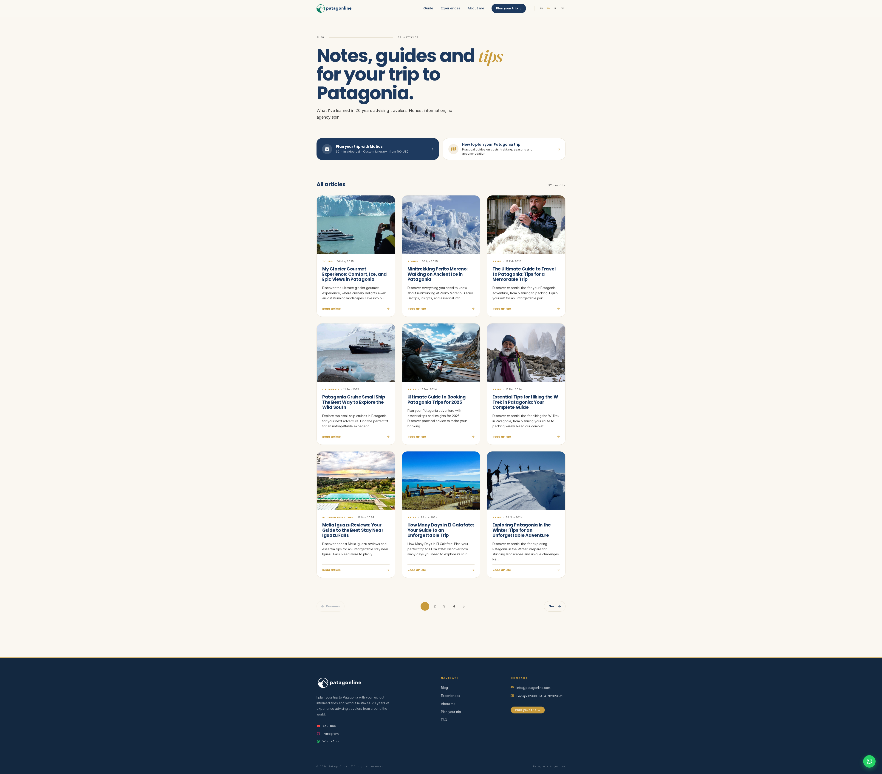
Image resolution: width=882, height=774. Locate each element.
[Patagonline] (371, 683)
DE (562, 8)
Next (552, 606)
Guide (428, 8)
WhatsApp (330, 741)
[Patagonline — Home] (334, 8)
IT (555, 8)
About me (476, 8)
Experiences (450, 8)
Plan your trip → (508, 8)
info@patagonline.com (534, 688)
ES (541, 8)
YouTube (329, 726)
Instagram (330, 734)
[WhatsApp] (869, 761)
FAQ (444, 720)
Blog (444, 688)
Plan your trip (451, 712)
